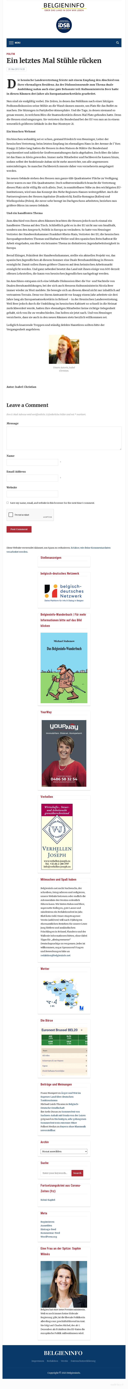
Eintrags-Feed (48, 1229)
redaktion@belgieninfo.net (55, 955)
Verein (64, 1361)
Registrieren (47, 1221)
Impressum (38, 1361)
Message (13, 423)
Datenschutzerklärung (83, 1361)
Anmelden (46, 1225)
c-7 (121, 1384)
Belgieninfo (63, 1352)
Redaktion (52, 1361)
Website (12, 487)
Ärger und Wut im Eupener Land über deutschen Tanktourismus (61, 1097)
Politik (11, 53)
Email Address (16, 471)
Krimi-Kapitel (48, 1199)
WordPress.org (49, 1236)
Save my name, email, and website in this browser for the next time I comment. (52, 503)
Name (11, 455)
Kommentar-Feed (50, 1233)
